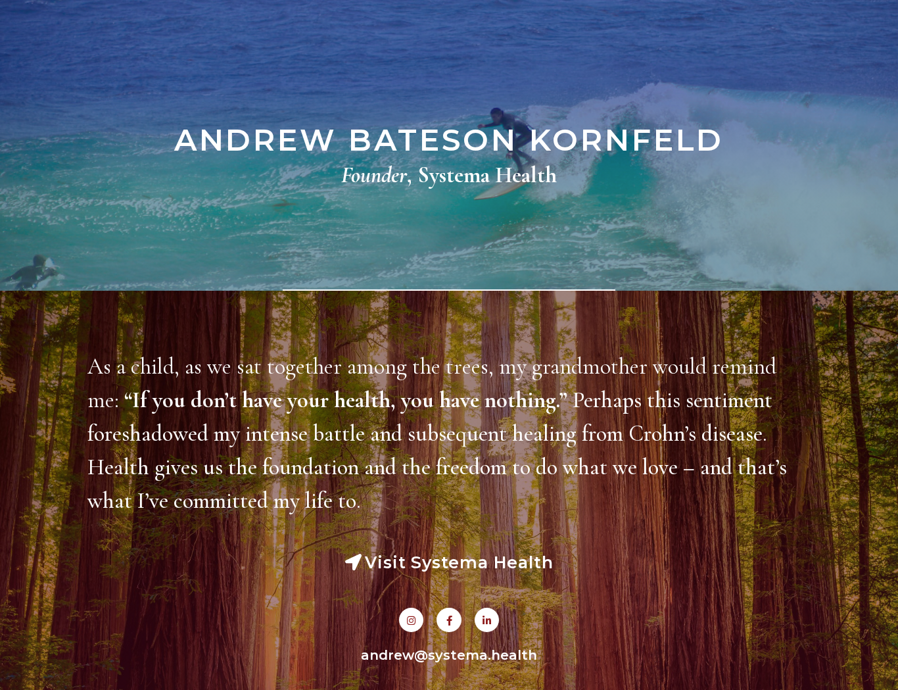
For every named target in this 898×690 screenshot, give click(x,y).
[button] (449, 563)
